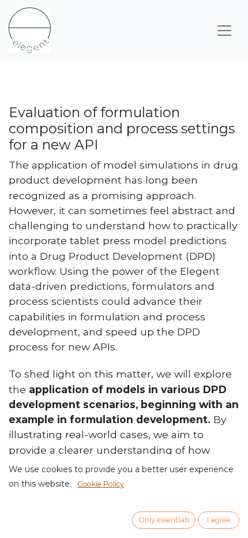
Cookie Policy (100, 484)
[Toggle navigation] (224, 30)
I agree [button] (219, 519)
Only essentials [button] (163, 519)
